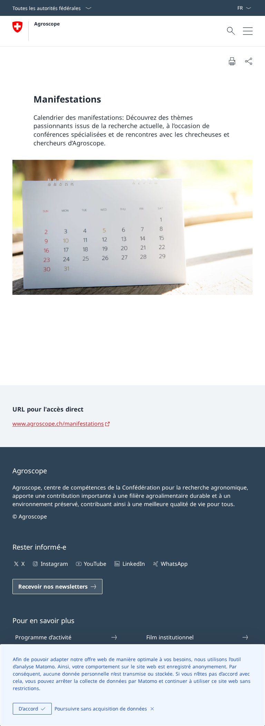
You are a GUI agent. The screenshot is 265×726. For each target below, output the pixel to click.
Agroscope (47, 23)
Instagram (54, 564)
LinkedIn (133, 564)
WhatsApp (174, 564)
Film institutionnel (170, 637)
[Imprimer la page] (232, 61)
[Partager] (248, 61)
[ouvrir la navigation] (247, 31)
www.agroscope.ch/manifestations (58, 423)
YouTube (95, 564)
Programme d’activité (43, 637)
